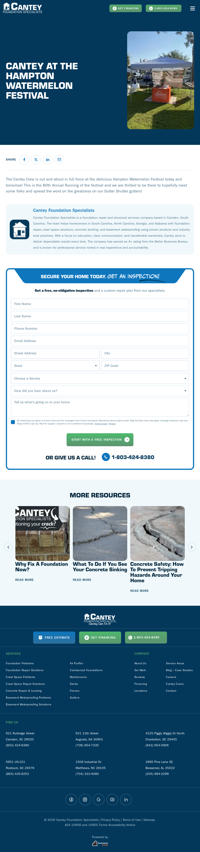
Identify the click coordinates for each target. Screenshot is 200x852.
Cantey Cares (175, 684)
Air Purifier (76, 663)
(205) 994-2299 (157, 774)
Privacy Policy (110, 820)
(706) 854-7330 (87, 745)
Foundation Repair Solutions (24, 670)
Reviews (139, 677)
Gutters (74, 697)
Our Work (140, 670)
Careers (171, 677)
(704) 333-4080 (87, 774)
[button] (24, 159)
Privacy (112, 423)
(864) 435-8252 (17, 774)
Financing (140, 684)
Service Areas (175, 663)
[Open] (192, 8)
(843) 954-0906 (157, 745)
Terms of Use (101, 423)
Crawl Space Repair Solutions (25, 684)
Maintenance (78, 677)
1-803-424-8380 (166, 8)
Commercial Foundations (86, 670)
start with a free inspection (96, 439)
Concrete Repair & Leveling (24, 690)
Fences (74, 690)
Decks (74, 684)
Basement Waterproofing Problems (28, 697)
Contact (171, 690)
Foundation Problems (20, 663)
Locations (140, 690)
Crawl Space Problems (20, 677)
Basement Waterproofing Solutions (28, 704)
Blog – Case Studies (179, 670)
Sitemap (149, 820)
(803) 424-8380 (17, 745)
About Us (140, 663)
